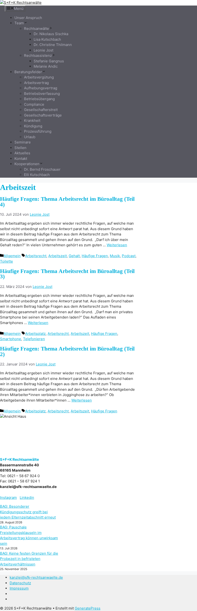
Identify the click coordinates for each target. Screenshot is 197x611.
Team (19, 23)
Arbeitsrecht (35, 256)
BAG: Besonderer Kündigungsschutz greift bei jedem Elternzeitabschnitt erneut (28, 512)
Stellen (20, 147)
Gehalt (74, 256)
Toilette (6, 261)
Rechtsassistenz (38, 55)
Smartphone (10, 339)
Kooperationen (26, 164)
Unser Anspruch (28, 17)
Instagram (8, 497)
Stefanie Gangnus (49, 61)
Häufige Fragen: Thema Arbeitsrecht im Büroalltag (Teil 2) (67, 351)
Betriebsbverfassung (42, 93)
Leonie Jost (43, 50)
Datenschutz (20, 583)
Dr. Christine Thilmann (53, 44)
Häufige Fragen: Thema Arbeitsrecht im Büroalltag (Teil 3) (67, 274)
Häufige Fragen (95, 256)
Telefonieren (34, 339)
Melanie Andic (46, 66)
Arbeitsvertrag (36, 82)
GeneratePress (87, 608)
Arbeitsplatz (35, 333)
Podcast (128, 256)
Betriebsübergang (39, 99)
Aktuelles (22, 153)
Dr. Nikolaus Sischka (51, 34)
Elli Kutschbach (37, 174)
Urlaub (29, 137)
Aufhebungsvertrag (40, 88)
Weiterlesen (117, 245)
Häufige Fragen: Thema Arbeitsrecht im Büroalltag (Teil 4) (67, 202)
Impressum (19, 588)
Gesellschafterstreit (41, 109)
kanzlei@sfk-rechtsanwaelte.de (36, 577)
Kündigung (33, 126)
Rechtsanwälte (36, 28)
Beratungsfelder (28, 72)
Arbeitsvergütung (39, 77)
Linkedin (27, 497)
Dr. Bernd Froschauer (42, 169)
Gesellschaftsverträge (43, 115)
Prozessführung (37, 131)
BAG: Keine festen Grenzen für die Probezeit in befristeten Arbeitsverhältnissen (29, 558)
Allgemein (12, 256)
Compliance (34, 104)
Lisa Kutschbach (47, 39)
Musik (115, 256)
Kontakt (20, 158)
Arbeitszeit (57, 256)
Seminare (22, 142)
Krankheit (32, 120)
